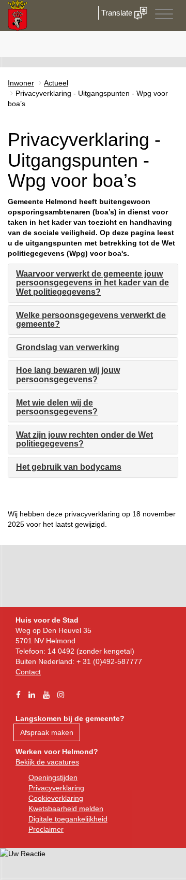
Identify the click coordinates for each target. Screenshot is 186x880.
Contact (28, 672)
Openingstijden (53, 777)
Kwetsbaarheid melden (65, 808)
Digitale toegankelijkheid (67, 819)
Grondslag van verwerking (67, 347)
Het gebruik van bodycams (68, 467)
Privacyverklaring (56, 788)
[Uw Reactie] (22, 853)
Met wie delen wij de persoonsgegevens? (57, 407)
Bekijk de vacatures (47, 762)
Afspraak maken (46, 732)
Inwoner (21, 83)
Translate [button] (117, 12)
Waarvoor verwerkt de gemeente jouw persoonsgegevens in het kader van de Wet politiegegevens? (92, 282)
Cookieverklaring (55, 798)
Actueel (56, 83)
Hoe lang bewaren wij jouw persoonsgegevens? (68, 375)
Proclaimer (46, 829)
